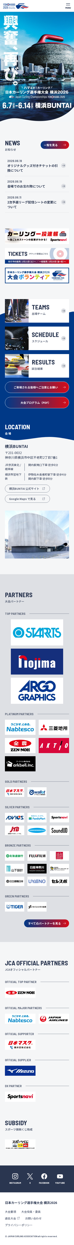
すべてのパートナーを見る (44, 923)
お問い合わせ (33, 1218)
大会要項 (10, 1212)
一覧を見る (51, 145)
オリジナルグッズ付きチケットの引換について (32, 168)
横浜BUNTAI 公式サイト (24, 489)
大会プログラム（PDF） (36, 403)
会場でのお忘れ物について (26, 186)
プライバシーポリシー (19, 1225)
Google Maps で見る (22, 499)
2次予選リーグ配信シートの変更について (31, 204)
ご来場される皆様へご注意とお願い (36, 387)
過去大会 (10, 1218)
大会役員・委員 (31, 1212)
